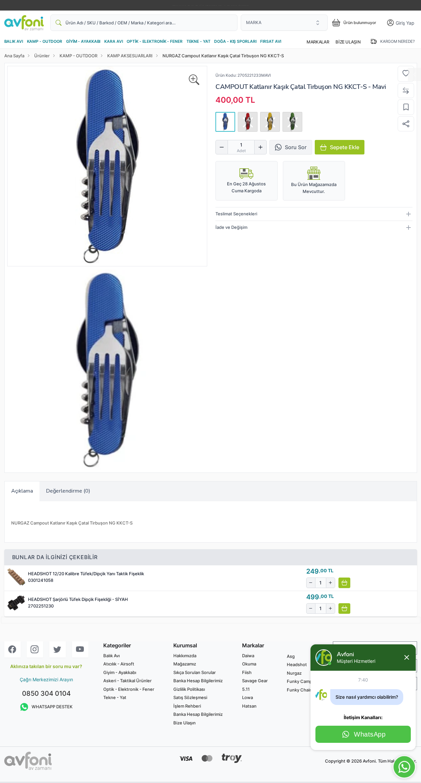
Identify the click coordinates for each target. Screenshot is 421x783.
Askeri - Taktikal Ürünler (127, 680)
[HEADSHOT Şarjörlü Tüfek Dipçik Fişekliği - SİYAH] (16, 603)
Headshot (297, 664)
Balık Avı (111, 655)
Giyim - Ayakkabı (119, 672)
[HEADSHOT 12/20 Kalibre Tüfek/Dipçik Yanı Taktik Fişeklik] (16, 577)
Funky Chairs (300, 689)
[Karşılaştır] (406, 90)
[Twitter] (57, 649)
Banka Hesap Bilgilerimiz (198, 680)
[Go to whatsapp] (404, 767)
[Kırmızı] (248, 122)
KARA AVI (113, 41)
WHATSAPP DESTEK (52, 706)
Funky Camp (299, 681)
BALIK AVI (13, 41)
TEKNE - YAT (198, 41)
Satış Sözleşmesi (190, 697)
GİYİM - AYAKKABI (83, 41)
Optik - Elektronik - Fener (128, 689)
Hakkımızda (184, 655)
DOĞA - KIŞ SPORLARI (235, 41)
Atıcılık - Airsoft (118, 663)
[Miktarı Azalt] (221, 147)
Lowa (247, 697)
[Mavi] (225, 122)
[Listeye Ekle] (406, 107)
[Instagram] (35, 649)
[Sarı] (270, 122)
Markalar (318, 41)
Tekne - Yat (114, 697)
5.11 (246, 689)
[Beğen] (406, 74)
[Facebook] (12, 649)
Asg (291, 656)
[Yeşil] (292, 122)
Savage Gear (255, 680)
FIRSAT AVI (270, 41)
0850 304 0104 (46, 693)
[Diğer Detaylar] (414, 74)
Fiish (247, 672)
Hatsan (249, 706)
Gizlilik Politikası (189, 689)
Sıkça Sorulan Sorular (194, 672)
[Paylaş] (406, 124)
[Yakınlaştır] (194, 80)
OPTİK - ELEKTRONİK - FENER (154, 41)
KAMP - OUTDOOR (44, 41)
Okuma (249, 663)
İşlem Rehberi (187, 706)
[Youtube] (80, 649)
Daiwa (248, 655)
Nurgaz (294, 673)
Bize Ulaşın (347, 41)
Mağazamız (184, 663)
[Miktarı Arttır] (260, 147)
